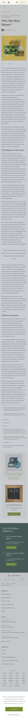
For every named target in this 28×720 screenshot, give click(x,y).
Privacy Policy (19, 703)
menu (3, 2)
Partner (22, 2)
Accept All (14, 709)
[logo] (8, 2)
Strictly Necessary (14, 715)
